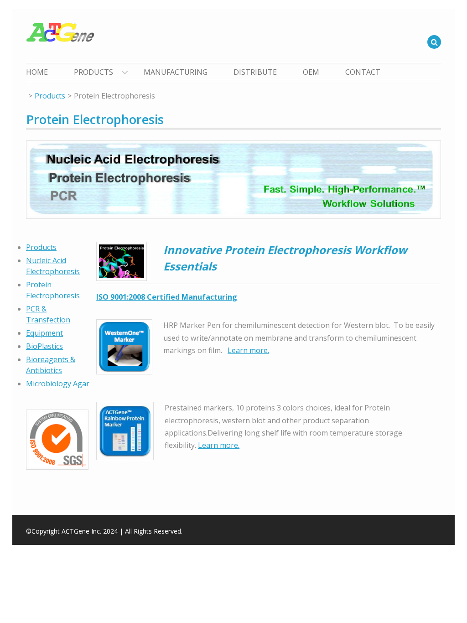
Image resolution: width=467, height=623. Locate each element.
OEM (311, 72)
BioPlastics (44, 346)
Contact (362, 72)
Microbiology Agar (57, 384)
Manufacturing (176, 72)
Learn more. (248, 350)
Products (93, 72)
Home (37, 72)
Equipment (44, 333)
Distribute (255, 72)
